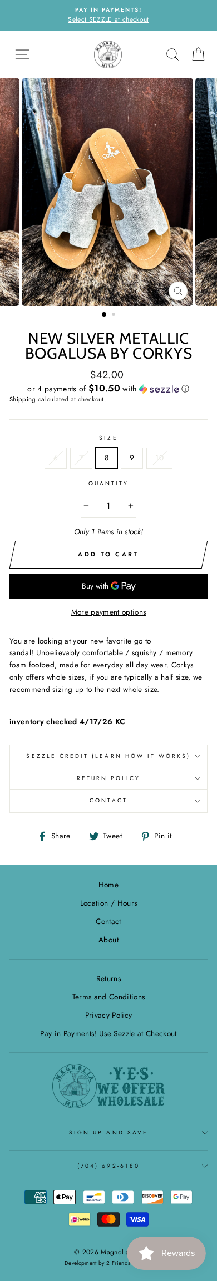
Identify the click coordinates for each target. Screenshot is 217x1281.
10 (159, 457)
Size (108, 438)
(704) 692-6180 (108, 1166)
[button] (108, 388)
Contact (108, 800)
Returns (108, 978)
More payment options (108, 611)
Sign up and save (108, 1132)
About (108, 939)
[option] (108, 16)
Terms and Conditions (108, 996)
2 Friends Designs (129, 1263)
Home (108, 884)
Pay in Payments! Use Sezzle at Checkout (108, 1033)
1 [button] (104, 315)
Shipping (22, 399)
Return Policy (109, 778)
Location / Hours (108, 902)
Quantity (108, 483)
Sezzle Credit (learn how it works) (108, 756)
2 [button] (114, 315)
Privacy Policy (108, 1015)
